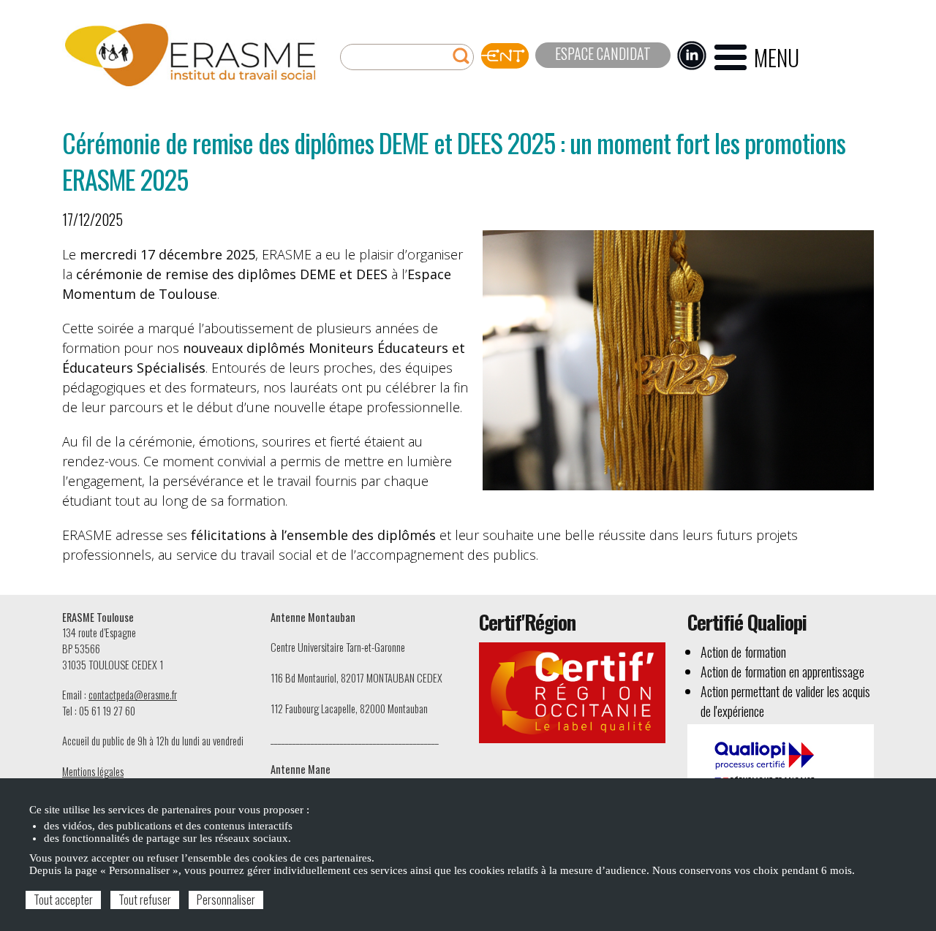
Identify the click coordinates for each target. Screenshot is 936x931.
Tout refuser (144, 899)
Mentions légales (93, 771)
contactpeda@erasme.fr (132, 694)
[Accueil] (190, 55)
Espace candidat (603, 53)
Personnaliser (226, 899)
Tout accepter (63, 899)
